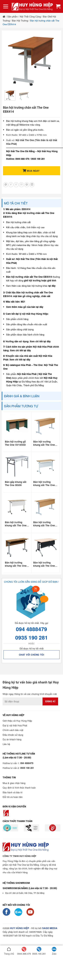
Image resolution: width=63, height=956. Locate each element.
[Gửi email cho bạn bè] (21, 184)
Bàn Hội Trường (20, 20)
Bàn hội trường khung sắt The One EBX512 (16, 564)
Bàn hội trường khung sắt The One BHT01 (16, 524)
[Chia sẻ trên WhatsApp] (5, 184)
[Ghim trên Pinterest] (26, 184)
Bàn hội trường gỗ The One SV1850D (15, 443)
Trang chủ (9, 953)
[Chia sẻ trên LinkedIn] (32, 184)
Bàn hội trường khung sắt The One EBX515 (44, 524)
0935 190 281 (31, 637)
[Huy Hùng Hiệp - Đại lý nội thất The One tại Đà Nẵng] (32, 6)
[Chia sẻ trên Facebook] (11, 184)
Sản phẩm (12, 16)
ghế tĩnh (51, 280)
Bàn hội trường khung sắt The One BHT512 (44, 483)
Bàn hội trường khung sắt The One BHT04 (44, 564)
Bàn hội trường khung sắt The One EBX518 (44, 443)
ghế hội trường (32, 280)
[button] (6, 6)
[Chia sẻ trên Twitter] (16, 184)
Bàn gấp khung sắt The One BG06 (15, 483)
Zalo (54, 953)
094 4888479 (31, 629)
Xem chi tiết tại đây (40, 341)
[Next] (53, 60)
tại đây (51, 285)
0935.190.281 (39, 953)
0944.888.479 (24, 953)
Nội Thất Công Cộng (30, 16)
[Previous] (10, 60)
